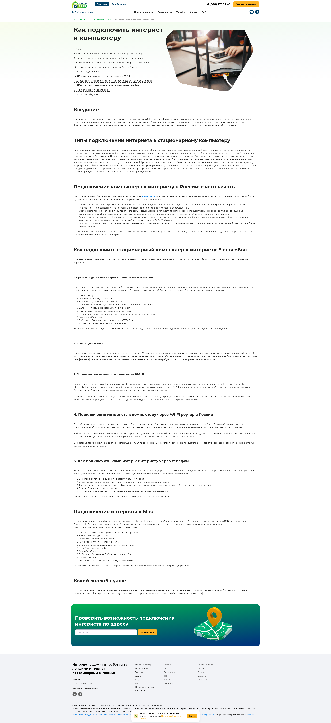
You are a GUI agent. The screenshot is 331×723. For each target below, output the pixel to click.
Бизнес (201, 668)
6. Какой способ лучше (86, 94)
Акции (193, 12)
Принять (192, 716)
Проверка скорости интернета (144, 689)
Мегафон (168, 683)
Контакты (202, 680)
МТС (166, 668)
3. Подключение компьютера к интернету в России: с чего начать (109, 58)
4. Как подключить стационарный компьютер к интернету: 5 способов (111, 62)
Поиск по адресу (143, 12)
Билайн (167, 665)
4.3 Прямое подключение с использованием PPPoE (102, 76)
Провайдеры (164, 12)
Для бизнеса (118, 4)
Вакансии (202, 676)
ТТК (165, 676)
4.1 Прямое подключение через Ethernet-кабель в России (105, 67)
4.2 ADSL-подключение (87, 71)
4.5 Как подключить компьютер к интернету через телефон (106, 85)
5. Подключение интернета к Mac (92, 90)
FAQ (204, 12)
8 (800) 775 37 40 (219, 4)
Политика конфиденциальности (87, 715)
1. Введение (80, 49)
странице (249, 715)
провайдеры (148, 196)
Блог (137, 683)
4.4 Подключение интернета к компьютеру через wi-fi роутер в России (113, 81)
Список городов (205, 665)
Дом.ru (167, 680)
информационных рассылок (202, 715)
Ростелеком (170, 672)
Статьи (201, 672)
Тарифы (180, 12)
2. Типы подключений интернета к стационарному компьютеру (108, 53)
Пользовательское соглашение (119, 715)
